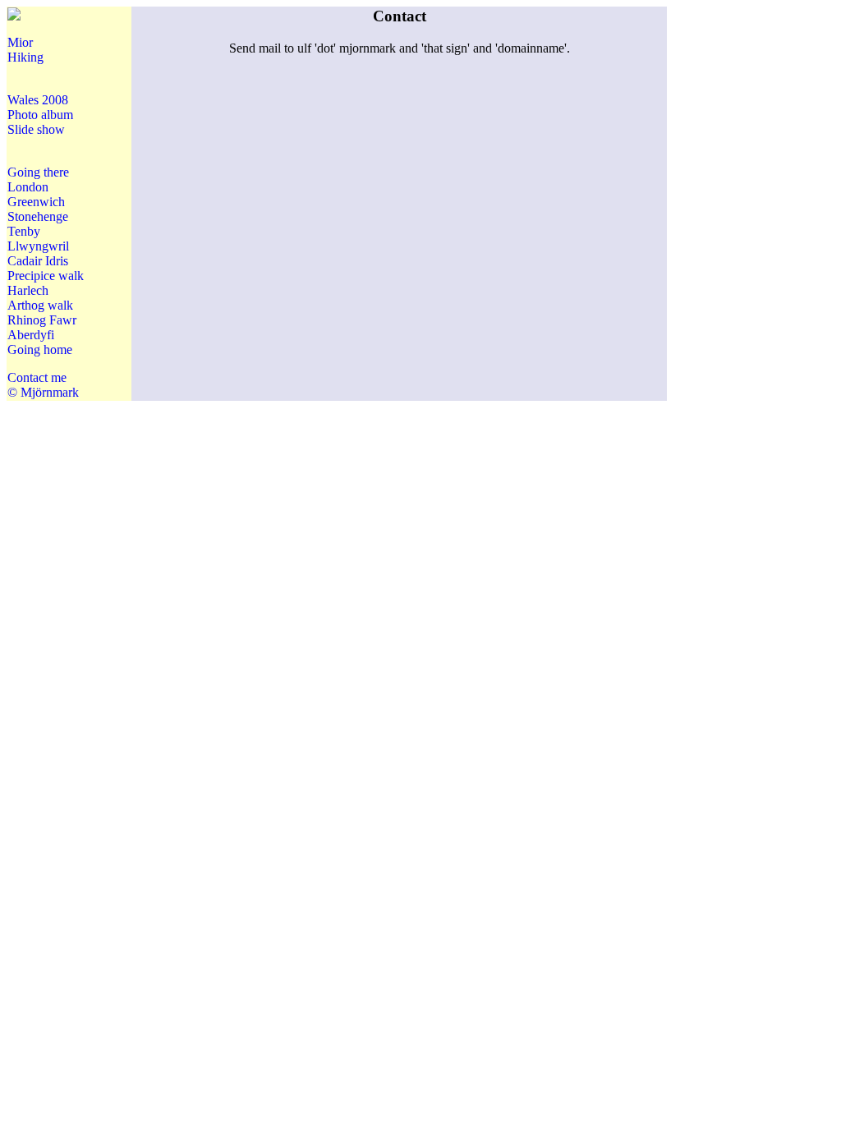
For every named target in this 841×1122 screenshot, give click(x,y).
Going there (38, 172)
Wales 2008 (37, 100)
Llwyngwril (38, 246)
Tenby (23, 231)
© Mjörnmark (43, 392)
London (27, 187)
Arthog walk (40, 305)
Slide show (36, 129)
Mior (20, 42)
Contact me (37, 377)
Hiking (25, 57)
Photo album (40, 115)
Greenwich (36, 202)
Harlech (27, 290)
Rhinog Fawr (41, 320)
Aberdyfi (30, 335)
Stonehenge (37, 216)
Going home (39, 349)
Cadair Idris (37, 261)
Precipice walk (45, 276)
